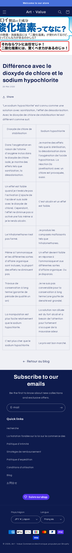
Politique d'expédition (19, 459)
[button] (4, 12)
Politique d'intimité (18, 444)
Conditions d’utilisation (20, 467)
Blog (9, 475)
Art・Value (17, 544)
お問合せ (12, 483)
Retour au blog (38, 361)
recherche (13, 428)
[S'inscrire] (61, 408)
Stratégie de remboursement (24, 452)
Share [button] (10, 97)
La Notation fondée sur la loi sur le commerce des (36, 436)
